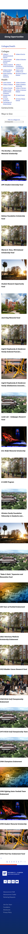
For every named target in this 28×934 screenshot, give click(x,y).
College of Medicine (8, 84)
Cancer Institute (7, 82)
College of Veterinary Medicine (21, 90)
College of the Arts (20, 54)
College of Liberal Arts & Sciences (7, 70)
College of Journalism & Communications (20, 66)
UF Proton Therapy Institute (20, 99)
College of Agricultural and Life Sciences (8, 56)
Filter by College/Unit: (14, 120)
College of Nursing (7, 88)
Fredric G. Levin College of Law (19, 70)
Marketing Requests (9, 897)
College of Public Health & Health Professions (7, 91)
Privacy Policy (7, 912)
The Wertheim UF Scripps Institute (7, 103)
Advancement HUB (9, 892)
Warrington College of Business (21, 74)
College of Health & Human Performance (8, 65)
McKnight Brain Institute (7, 96)
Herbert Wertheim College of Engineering (7, 75)
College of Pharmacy (21, 88)
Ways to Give (7, 114)
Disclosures (6, 910)
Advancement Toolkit (9, 894)
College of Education (21, 59)
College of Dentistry (21, 82)
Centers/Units (7, 108)
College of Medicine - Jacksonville (21, 85)
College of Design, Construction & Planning (7, 61)
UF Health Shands (20, 95)
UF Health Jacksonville (6, 99)
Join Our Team (7, 904)
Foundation (6, 907)
